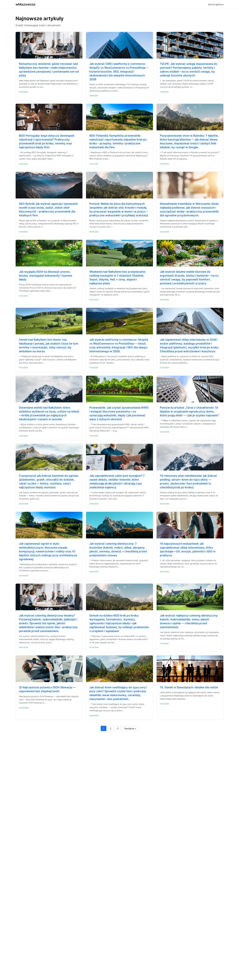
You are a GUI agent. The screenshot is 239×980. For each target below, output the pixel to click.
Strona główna (216, 4)
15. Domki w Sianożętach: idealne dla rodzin (189, 687)
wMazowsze (25, 4)
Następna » (130, 728)
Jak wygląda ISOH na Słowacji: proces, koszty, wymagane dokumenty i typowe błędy (45, 275)
